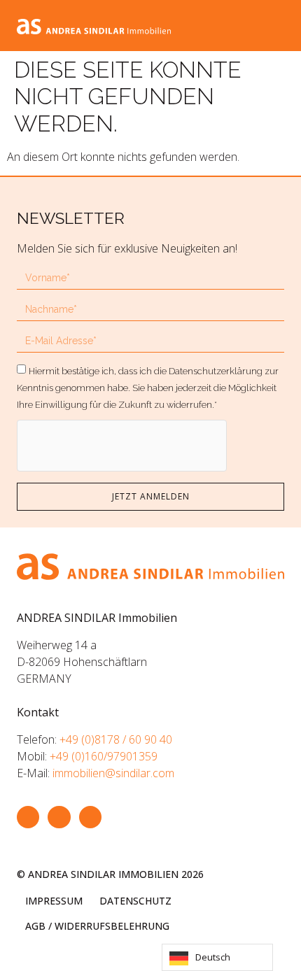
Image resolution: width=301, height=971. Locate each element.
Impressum (54, 900)
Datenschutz (135, 900)
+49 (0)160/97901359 (104, 756)
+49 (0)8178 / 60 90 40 (115, 739)
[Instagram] (59, 817)
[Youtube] (90, 817)
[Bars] (275, 25)
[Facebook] (28, 817)
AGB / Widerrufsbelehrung (97, 926)
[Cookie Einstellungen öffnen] (25, 953)
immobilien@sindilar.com (113, 773)
